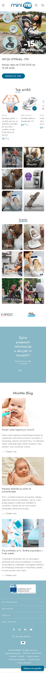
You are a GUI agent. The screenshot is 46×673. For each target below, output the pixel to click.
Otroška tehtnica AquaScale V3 (28, 120)
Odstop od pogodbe (32, 668)
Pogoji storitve (33, 656)
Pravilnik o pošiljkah (17, 660)
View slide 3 (30, 51)
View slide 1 (15, 51)
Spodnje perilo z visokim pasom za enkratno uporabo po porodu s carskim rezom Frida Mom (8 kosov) (10, 126)
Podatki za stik (34, 660)
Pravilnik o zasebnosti (32, 653)
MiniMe (18, 650)
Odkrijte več (13, 76)
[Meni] (3, 5)
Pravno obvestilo (24, 663)
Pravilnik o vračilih (17, 656)
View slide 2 (23, 51)
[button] (36, 5)
